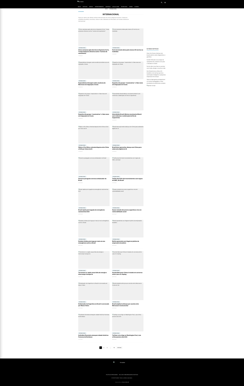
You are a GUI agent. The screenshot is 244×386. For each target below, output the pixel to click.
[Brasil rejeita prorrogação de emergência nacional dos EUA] (94, 197)
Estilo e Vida (115, 6)
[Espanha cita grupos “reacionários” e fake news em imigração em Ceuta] (127, 70)
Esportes (108, 6)
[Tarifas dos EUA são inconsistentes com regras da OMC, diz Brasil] (127, 166)
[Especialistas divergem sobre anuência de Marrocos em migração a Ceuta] (94, 70)
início (79, 6)
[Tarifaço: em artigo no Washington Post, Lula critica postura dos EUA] (127, 322)
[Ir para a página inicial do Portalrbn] (85, 2)
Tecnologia (124, 6)
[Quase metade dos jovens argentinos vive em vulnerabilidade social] (127, 197)
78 (114, 347)
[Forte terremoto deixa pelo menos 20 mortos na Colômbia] (127, 37)
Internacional (82, 47)
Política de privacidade (112, 374)
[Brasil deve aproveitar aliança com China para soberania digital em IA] (127, 134)
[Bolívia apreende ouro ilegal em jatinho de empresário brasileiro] (127, 228)
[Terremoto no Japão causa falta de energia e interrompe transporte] (94, 260)
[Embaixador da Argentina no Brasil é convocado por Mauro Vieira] (94, 291)
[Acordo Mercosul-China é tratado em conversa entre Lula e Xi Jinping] (127, 260)
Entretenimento (99, 6)
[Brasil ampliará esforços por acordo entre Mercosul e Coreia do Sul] (127, 291)
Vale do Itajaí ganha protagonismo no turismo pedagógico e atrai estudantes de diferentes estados (156, 81)
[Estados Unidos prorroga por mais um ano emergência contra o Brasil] (94, 228)
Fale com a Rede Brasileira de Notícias (128, 374)
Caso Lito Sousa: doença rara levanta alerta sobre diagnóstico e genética (156, 55)
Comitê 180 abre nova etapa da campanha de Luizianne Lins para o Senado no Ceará (156, 61)
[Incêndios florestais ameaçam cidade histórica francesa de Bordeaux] (94, 322)
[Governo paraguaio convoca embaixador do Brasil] (94, 166)
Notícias (85, 6)
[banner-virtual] (156, 97)
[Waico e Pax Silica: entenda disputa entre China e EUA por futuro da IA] (94, 134)
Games (131, 6)
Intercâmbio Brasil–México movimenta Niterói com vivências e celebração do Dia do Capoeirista (127, 115)
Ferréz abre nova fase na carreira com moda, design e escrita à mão (156, 67)
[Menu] (165, 2)
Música (91, 6)
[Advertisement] (156, 27)
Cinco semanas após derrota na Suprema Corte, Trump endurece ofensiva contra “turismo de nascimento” (93, 51)
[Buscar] (161, 2)
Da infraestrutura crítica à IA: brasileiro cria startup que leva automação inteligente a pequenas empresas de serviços (156, 73)
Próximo (119, 347)
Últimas (137, 6)
